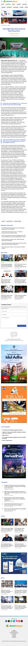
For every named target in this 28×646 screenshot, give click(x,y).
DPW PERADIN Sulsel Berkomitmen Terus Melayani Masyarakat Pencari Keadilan (12, 228)
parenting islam (10, 221)
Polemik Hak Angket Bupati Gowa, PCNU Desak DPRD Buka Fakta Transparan (7, 529)
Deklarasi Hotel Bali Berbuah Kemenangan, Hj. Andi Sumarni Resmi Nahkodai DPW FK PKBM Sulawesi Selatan (7, 593)
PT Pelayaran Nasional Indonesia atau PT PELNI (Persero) (14, 438)
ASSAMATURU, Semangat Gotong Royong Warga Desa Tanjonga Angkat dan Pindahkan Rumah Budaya (21, 281)
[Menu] (1, 1)
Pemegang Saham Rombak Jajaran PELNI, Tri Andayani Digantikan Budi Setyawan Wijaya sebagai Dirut (21, 592)
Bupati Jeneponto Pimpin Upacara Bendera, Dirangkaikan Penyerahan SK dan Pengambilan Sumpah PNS (14, 499)
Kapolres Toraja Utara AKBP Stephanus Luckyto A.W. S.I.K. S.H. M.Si (14, 433)
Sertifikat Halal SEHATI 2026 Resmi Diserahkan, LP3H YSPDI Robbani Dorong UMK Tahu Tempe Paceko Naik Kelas (15, 486)
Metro (9, 25)
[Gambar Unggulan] (14, 58)
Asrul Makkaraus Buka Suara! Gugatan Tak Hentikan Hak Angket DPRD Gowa (19, 530)
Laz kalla (3, 221)
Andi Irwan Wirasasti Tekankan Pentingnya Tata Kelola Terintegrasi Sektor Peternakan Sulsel (20, 545)
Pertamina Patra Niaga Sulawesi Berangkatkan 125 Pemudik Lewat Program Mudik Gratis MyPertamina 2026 (7, 608)
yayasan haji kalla (17, 221)
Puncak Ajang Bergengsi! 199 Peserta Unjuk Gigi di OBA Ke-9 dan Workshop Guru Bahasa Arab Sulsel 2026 (6, 267)
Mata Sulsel (3, 25)
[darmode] (26, 1)
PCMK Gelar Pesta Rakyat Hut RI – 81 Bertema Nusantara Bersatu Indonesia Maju (15, 104)
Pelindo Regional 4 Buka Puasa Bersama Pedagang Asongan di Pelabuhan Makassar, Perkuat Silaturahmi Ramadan (20, 608)
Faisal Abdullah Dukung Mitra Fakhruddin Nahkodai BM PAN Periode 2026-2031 (7, 545)
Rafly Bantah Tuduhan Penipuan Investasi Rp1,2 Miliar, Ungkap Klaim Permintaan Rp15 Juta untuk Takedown (15, 492)
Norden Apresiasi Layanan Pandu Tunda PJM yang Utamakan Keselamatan (12, 240)
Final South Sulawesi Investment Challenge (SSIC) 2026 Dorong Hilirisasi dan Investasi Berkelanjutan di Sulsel (14, 141)
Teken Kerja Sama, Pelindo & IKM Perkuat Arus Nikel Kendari (13, 247)
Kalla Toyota (5, 435)
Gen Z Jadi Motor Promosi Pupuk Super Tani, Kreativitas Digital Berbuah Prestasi (21, 266)
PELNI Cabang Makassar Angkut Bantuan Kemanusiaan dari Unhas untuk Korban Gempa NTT (13, 244)
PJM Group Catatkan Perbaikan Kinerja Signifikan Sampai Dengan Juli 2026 (15, 509)
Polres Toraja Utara (7, 440)
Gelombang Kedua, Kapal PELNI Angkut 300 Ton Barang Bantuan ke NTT (6, 296)
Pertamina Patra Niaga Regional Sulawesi (12, 430)
